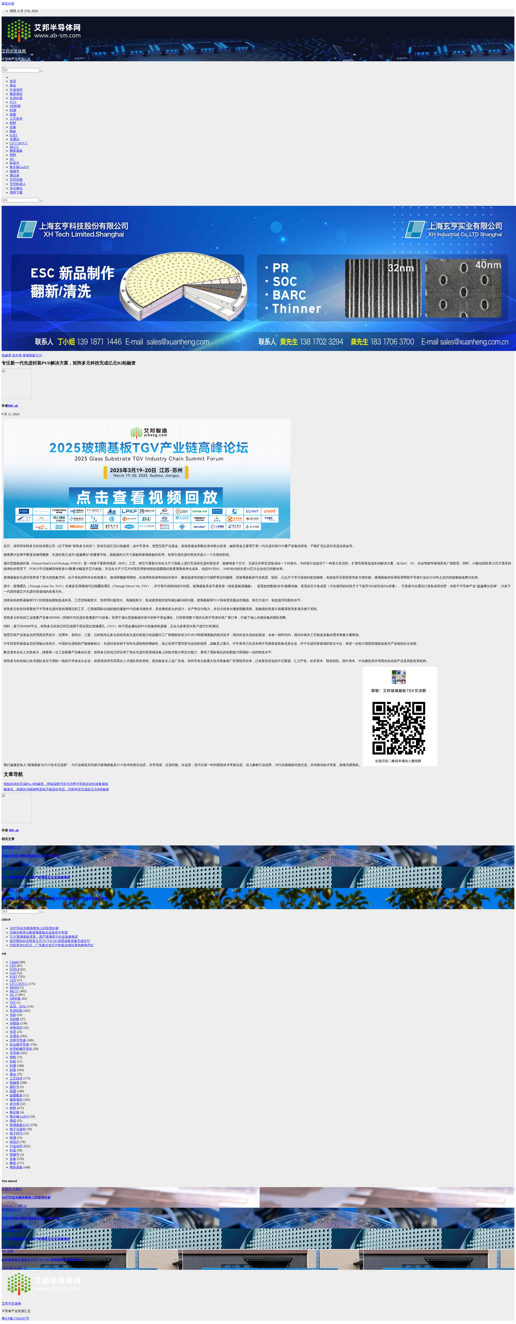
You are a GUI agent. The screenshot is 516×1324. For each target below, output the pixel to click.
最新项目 (16, 94)
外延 (13, 1061)
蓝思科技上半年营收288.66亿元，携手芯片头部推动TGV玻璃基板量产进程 (55, 898)
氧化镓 (14, 1112)
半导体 (14, 1053)
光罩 (13, 1032)
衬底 (13, 1150)
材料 (13, 123)
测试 (13, 1120)
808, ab (13, 405)
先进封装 (16, 98)
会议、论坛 (18, 1006)
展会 (13, 85)
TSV (13, 1002)
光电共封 (16, 1027)
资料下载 (16, 192)
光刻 (13, 1015)
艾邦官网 (16, 179)
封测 (13, 110)
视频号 (14, 171)
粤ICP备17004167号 (15, 1318)
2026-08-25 (9, 1247)
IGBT (13, 135)
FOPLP (14, 969)
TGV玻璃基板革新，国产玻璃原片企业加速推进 (36, 877)
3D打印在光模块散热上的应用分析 (34, 928)
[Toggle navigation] (3, 67)
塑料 (13, 155)
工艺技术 (16, 118)
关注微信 (16, 188)
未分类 (17, 355)
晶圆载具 (16, 1095)
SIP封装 (15, 106)
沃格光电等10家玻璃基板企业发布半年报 (31, 856)
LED (13, 980)
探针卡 (14, 1087)
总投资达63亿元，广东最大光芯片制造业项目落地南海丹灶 (52, 945)
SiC (12, 159)
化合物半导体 (19, 1044)
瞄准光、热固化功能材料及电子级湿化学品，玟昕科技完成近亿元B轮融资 (56, 789)
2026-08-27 (9, 1205)
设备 (13, 127)
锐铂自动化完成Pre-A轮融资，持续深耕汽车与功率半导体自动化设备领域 (56, 784)
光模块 (14, 1023)
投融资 (7, 355)
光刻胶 (14, 1019)
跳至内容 (8, 3)
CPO (13, 965)
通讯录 (14, 175)
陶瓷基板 (16, 150)
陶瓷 (13, 131)
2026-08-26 (9, 1226)
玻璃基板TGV (32, 355)
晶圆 (13, 114)
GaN (13, 973)
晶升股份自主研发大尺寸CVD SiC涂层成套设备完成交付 (50, 941)
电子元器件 (18, 1129)
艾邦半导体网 (14, 51)
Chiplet (14, 962)
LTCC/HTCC (19, 143)
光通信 (14, 139)
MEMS (14, 987)
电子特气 (16, 1133)
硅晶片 (14, 162)
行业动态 (16, 89)
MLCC (14, 147)
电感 (13, 1137)
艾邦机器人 (18, 184)
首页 (13, 81)
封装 (13, 1070)
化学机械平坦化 (21, 1048)
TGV (13, 102)
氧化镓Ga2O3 (19, 167)
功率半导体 (18, 1040)
